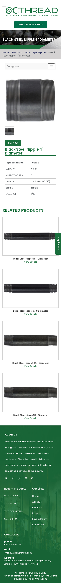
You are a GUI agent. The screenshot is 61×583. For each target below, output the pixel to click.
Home (5, 52)
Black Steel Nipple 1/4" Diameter (30, 258)
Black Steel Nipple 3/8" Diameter (30, 310)
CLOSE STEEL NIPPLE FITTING (11, 506)
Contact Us (38, 524)
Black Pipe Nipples (36, 52)
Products (17, 52)
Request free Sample (31, 24)
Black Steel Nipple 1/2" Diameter (30, 415)
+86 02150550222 (13, 544)
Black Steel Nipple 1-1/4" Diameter (30, 363)
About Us (37, 501)
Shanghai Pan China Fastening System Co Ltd (30, 575)
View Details (30, 261)
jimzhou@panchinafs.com (18, 552)
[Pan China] (30, 11)
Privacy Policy (39, 518)
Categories (13, 66)
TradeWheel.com (37, 578)
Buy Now (13, 142)
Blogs (35, 513)
